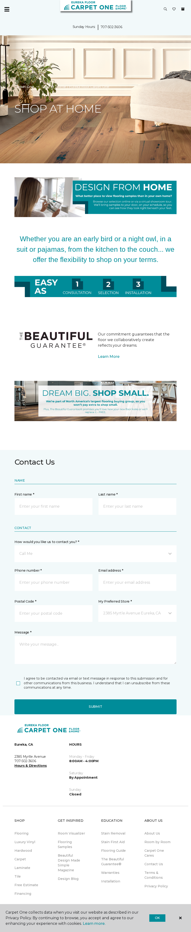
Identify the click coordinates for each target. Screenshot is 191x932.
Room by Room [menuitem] (157, 842)
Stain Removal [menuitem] (113, 833)
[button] (165, 9)
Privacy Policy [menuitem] (156, 886)
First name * (24, 494)
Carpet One (24, 87)
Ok (157, 918)
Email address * (110, 570)
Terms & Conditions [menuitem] (153, 875)
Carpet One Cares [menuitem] (154, 853)
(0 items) (182, 9)
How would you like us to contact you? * (46, 541)
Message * (22, 632)
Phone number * (28, 570)
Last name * (108, 494)
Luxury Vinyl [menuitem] (24, 842)
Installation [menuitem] (110, 881)
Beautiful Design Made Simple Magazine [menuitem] (69, 862)
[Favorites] (174, 9)
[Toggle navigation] (7, 9)
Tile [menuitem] (17, 876)
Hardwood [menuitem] (23, 850)
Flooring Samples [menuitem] (65, 844)
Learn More (108, 356)
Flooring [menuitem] (21, 833)
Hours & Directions (30, 766)
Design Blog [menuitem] (68, 879)
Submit (95, 706)
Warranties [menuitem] (110, 873)
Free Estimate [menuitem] (26, 885)
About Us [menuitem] (152, 833)
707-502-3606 (111, 27)
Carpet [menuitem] (20, 859)
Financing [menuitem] (22, 894)
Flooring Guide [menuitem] (113, 850)
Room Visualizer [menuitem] (71, 833)
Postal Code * (25, 601)
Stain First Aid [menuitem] (113, 842)
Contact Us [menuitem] (153, 864)
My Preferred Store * (115, 601)
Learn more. (94, 923)
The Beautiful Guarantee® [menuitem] (112, 861)
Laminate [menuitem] (22, 868)
